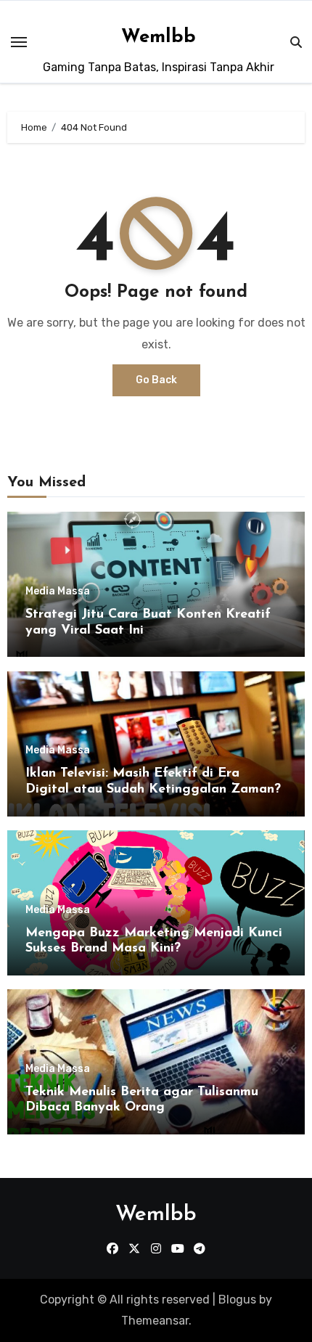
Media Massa (57, 591)
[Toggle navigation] (18, 42)
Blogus (237, 1299)
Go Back (156, 380)
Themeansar (155, 1320)
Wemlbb (158, 37)
